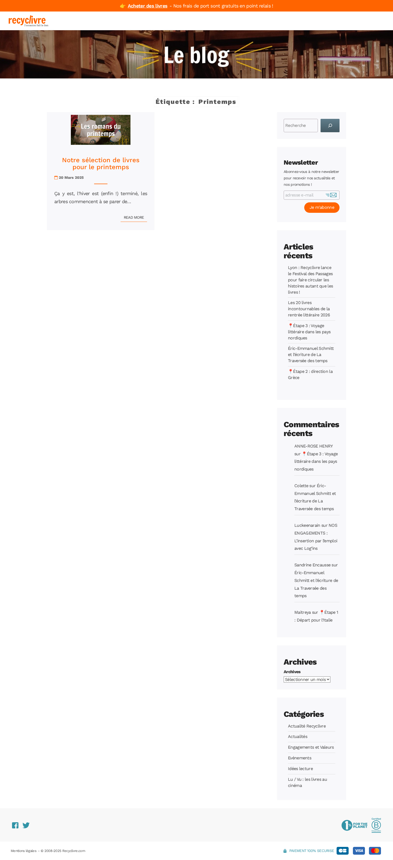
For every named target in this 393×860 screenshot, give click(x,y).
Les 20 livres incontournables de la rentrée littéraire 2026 (309, 308)
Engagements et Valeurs (311, 747)
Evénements (299, 757)
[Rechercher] (330, 125)
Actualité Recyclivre (307, 726)
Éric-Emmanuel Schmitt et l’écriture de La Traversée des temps (311, 354)
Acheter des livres (147, 6)
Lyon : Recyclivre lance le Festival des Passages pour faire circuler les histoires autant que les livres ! (310, 279)
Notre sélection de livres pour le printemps (101, 163)
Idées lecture (300, 768)
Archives (292, 671)
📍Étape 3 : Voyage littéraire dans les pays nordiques (309, 331)
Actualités (297, 736)
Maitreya (302, 612)
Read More (135, 217)
